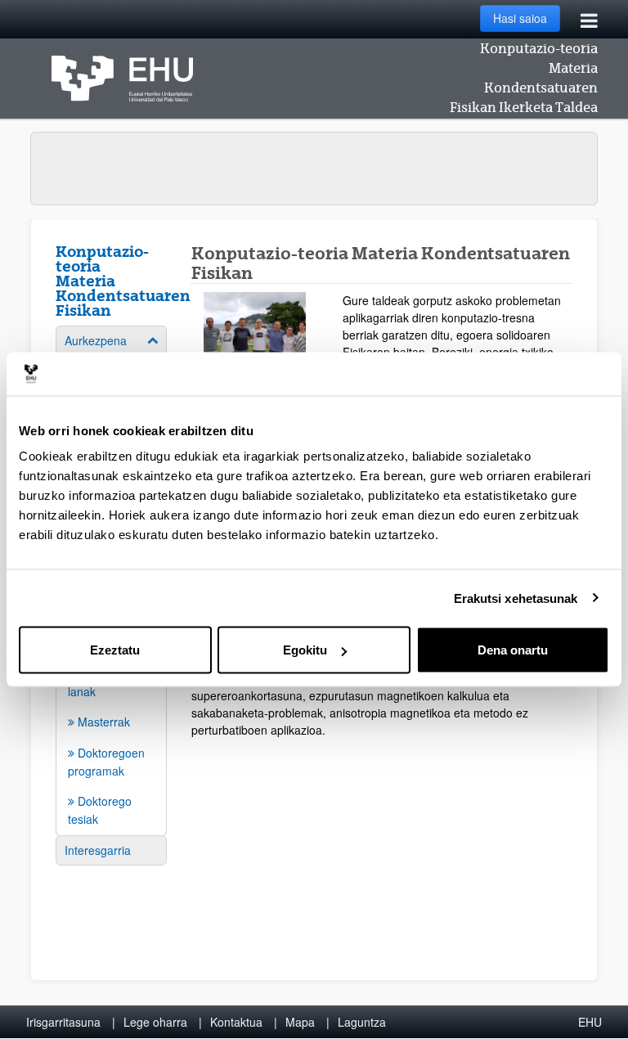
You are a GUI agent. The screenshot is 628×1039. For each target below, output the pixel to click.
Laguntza (362, 1022)
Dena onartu (513, 650)
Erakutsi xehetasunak (516, 598)
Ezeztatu (115, 650)
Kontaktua (236, 1022)
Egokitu (305, 650)
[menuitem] (111, 722)
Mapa (300, 1022)
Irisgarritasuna (63, 1022)
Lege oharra (155, 1022)
